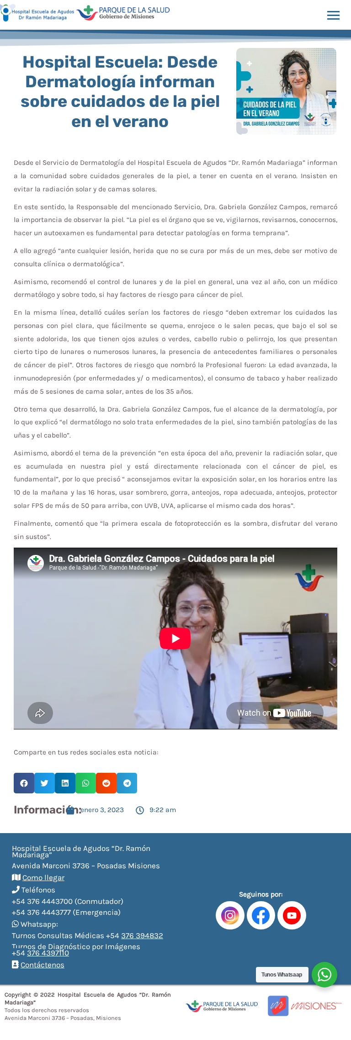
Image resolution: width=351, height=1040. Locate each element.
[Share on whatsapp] (85, 783)
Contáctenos (42, 964)
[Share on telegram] (127, 783)
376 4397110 (48, 952)
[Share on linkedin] (65, 783)
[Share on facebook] (24, 783)
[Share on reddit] (106, 783)
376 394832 (142, 935)
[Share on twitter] (44, 783)
